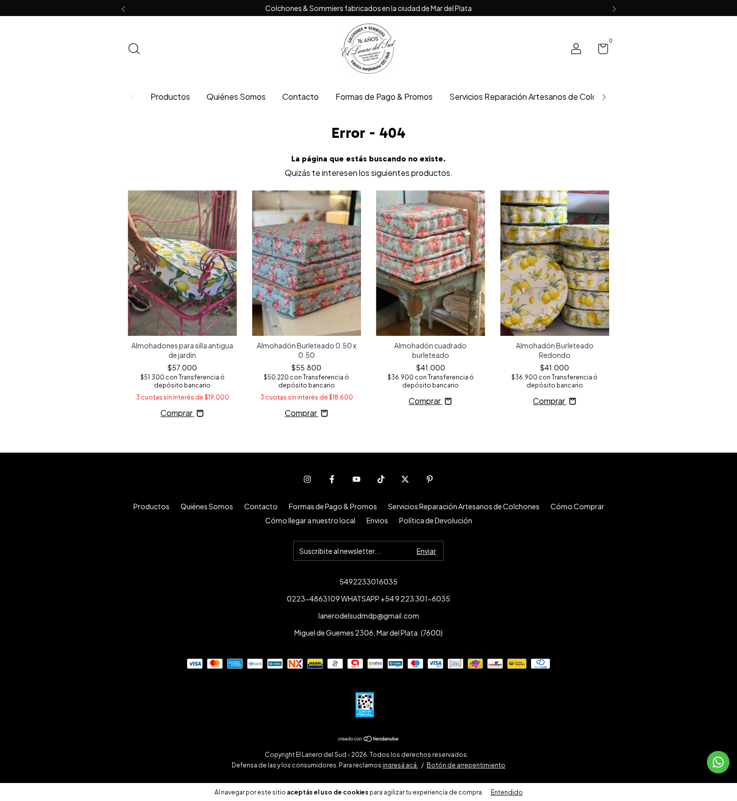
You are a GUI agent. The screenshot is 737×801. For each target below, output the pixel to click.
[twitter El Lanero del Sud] (405, 479)
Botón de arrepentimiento (466, 765)
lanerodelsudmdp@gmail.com (368, 615)
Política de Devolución (435, 520)
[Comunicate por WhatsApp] (718, 762)
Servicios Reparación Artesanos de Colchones (534, 96)
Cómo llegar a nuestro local (310, 520)
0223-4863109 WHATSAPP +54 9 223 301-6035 (368, 598)
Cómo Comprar (577, 506)
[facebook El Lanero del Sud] (332, 479)
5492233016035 (368, 581)
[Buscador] (137, 49)
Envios (377, 520)
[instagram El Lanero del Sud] (307, 479)
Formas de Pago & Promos (384, 96)
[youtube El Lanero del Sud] (356, 479)
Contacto (300, 96)
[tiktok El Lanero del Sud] (381, 479)
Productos (170, 96)
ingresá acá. (400, 765)
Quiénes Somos (236, 96)
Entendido (507, 792)
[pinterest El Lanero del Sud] (430, 479)
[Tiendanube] (368, 739)
